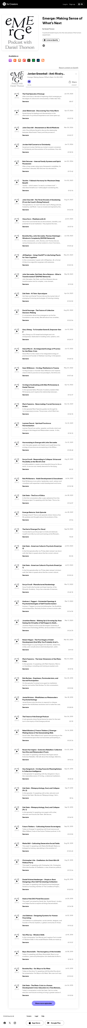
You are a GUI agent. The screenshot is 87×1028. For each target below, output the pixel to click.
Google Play (56, 1023)
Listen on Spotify (52, 40)
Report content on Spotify (68, 67)
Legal (36, 1016)
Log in (65, 4)
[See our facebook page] (4, 1023)
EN (82, 4)
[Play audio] (76, 73)
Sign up (72, 4)
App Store (36, 1023)
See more (25, 101)
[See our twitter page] (9, 1023)
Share (74, 82)
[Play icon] (29, 81)
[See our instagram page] (15, 1023)
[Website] (43, 45)
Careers (29, 1016)
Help (42, 1016)
